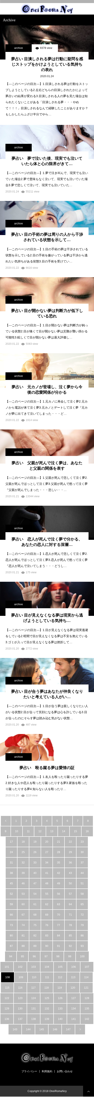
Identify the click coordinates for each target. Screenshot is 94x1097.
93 (82, 946)
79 (82, 925)
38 (11, 873)
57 (70, 893)
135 (87, 1008)
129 (7, 1008)
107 (87, 966)
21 (58, 841)
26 (35, 852)
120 (73, 987)
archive (18, 48)
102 (20, 966)
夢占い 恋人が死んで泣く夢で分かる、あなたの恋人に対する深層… (47, 542)
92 (70, 946)
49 (58, 883)
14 (63, 831)
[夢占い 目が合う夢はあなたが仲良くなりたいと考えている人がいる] (47, 675)
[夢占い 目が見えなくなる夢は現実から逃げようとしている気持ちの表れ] (47, 599)
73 (11, 925)
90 (46, 946)
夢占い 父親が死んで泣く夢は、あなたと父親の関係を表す (47, 466)
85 (70, 935)
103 (33, 966)
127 (73, 998)
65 (82, 904)
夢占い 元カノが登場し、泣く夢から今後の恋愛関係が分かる (47, 389)
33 (35, 862)
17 (11, 841)
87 (11, 946)
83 (46, 935)
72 (82, 914)
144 (28, 1029)
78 (70, 925)
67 (23, 914)
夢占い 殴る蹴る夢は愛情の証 (47, 768)
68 (35, 914)
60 (23, 904)
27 (46, 852)
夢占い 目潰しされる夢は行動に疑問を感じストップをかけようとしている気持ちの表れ (47, 64)
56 (58, 893)
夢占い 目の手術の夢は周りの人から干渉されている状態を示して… (47, 237)
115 (7, 987)
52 (11, 893)
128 (87, 998)
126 (60, 998)
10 (16, 831)
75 (35, 925)
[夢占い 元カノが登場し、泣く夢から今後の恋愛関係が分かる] (47, 370)
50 (70, 883)
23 (82, 841)
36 (70, 862)
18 (23, 841)
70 (58, 914)
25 (23, 852)
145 (41, 1029)
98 (57, 956)
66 (11, 914)
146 (55, 1029)
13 (51, 831)
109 (21, 977)
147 (68, 1029)
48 (46, 883)
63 (58, 904)
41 (46, 873)
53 (23, 893)
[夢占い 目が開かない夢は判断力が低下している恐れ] (47, 294)
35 (58, 862)
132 (47, 1008)
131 (33, 1008)
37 (82, 862)
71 (70, 914)
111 (47, 977)
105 (60, 966)
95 (22, 956)
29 (70, 852)
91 (58, 946)
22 (70, 841)
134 (73, 1008)
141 (73, 1019)
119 (59, 987)
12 (40, 831)
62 (46, 904)
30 (82, 852)
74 (23, 925)
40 (35, 873)
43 (70, 873)
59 (11, 904)
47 (35, 883)
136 (7, 1019)
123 (20, 998)
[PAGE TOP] (88, 1091)
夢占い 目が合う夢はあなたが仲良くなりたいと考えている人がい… (47, 694)
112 (60, 977)
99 (69, 956)
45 (11, 883)
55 (46, 893)
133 (60, 1008)
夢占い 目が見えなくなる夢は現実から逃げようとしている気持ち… (47, 618)
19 (35, 841)
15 (75, 831)
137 (20, 1019)
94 (10, 956)
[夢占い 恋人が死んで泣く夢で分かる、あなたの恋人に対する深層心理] (47, 523)
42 (58, 873)
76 (46, 925)
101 (7, 966)
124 (33, 998)
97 (46, 956)
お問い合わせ (65, 1071)
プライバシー (29, 1071)
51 (82, 883)
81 (23, 935)
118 (46, 987)
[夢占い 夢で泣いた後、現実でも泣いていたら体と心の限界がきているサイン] (47, 142)
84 (58, 935)
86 (82, 935)
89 (35, 946)
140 (60, 1019)
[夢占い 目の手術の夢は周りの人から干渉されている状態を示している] (47, 218)
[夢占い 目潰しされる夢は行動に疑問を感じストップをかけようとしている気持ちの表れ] (47, 42)
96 (34, 956)
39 (23, 873)
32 (23, 862)
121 (86, 987)
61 (35, 904)
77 (58, 925)
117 (33, 987)
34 (46, 862)
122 (7, 998)
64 (70, 904)
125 (47, 998)
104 (47, 966)
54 (35, 893)
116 (20, 987)
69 (46, 914)
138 (33, 1019)
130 (20, 1008)
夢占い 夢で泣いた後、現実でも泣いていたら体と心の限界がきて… (47, 161)
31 (11, 862)
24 (11, 852)
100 (82, 956)
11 (28, 831)
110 (34, 977)
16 (87, 831)
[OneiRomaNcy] (47, 8)
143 (15, 1029)
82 (35, 935)
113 (73, 977)
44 (82, 873)
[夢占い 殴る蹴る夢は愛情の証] (47, 751)
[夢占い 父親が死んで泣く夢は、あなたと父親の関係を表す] (47, 446)
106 (73, 966)
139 (47, 1019)
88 (23, 946)
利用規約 (47, 1071)
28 (58, 852)
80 (11, 935)
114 (86, 977)
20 (46, 841)
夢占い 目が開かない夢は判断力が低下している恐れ (47, 313)
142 (87, 1019)
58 (82, 893)
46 (23, 883)
